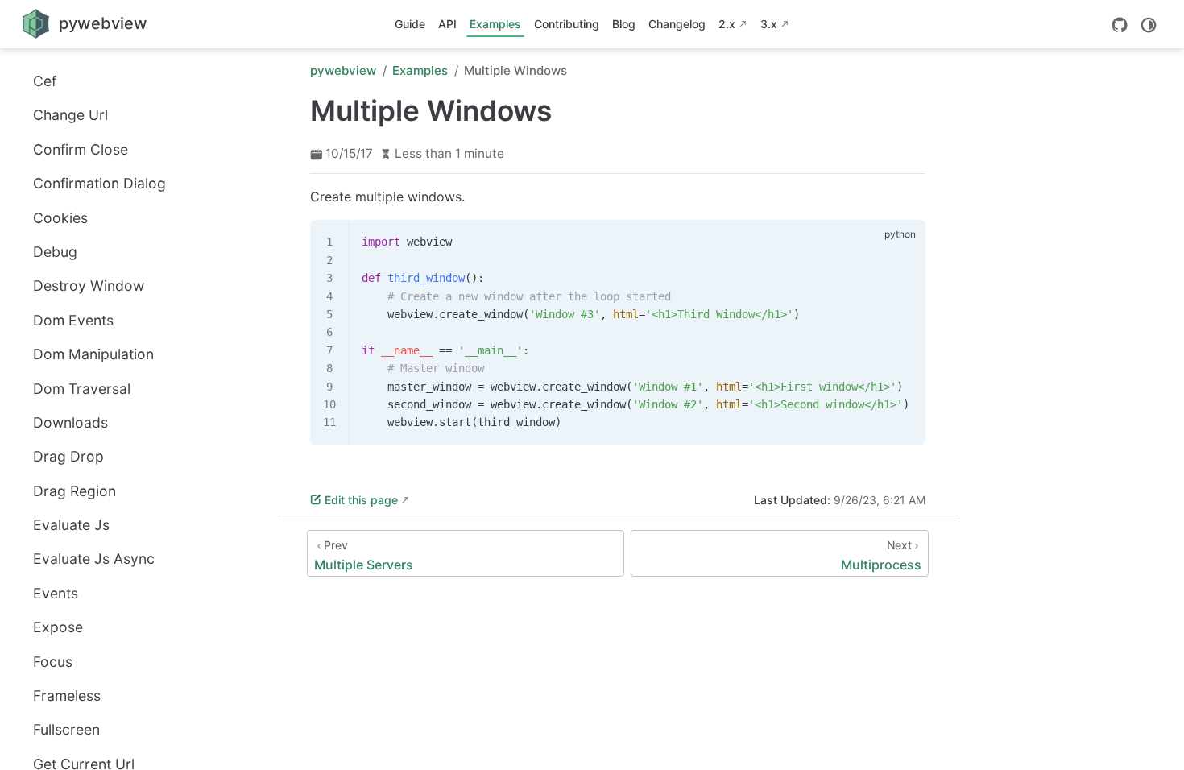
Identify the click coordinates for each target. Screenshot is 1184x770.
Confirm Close (80, 149)
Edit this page (361, 500)
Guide (410, 24)
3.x (768, 24)
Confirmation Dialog (99, 183)
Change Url (70, 114)
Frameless (67, 695)
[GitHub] (1119, 25)
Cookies (60, 217)
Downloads (70, 422)
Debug (55, 251)
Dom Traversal (81, 388)
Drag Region (74, 490)
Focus (52, 661)
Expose (58, 627)
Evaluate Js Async (94, 558)
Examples (495, 24)
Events (55, 593)
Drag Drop (68, 456)
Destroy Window (88, 285)
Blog (623, 24)
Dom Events (73, 320)
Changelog (677, 24)
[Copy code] (904, 242)
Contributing (566, 24)
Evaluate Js (71, 524)
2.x (726, 24)
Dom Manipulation (93, 354)
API (447, 24)
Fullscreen (66, 729)
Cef (44, 80)
